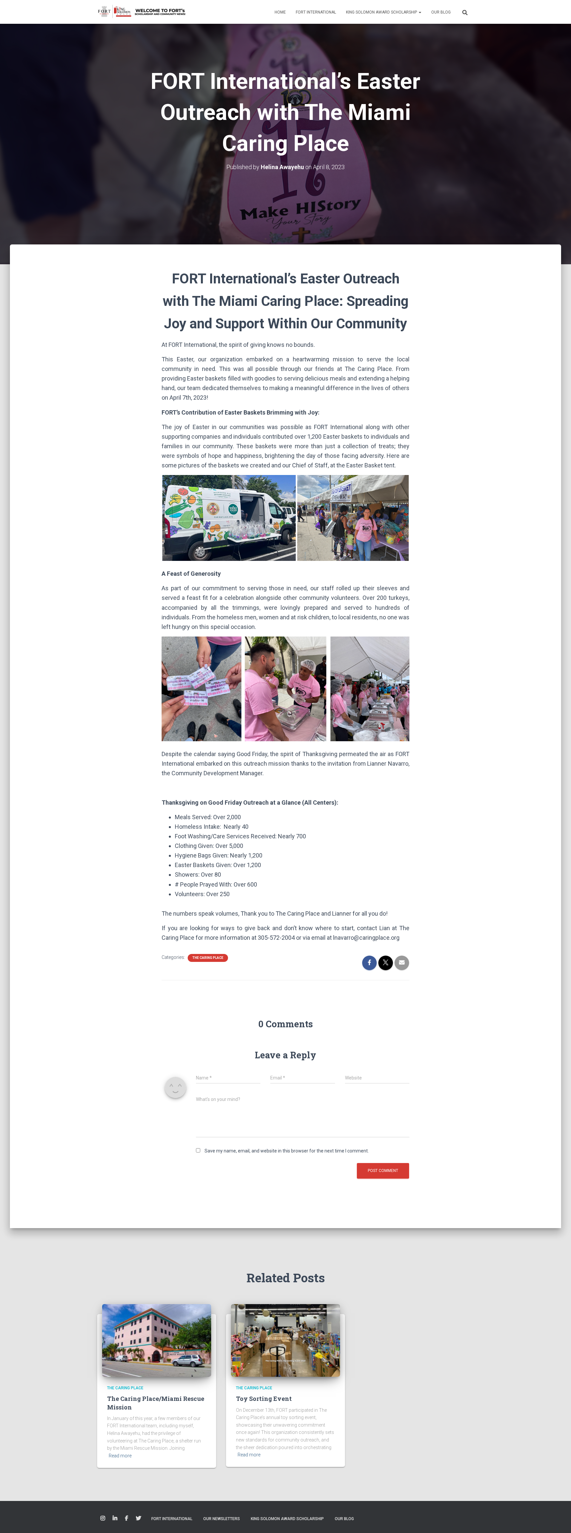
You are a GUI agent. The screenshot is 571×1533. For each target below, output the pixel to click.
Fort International (316, 12)
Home (280, 12)
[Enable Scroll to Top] (558, 1520)
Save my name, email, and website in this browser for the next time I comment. (287, 1150)
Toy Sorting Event (264, 1399)
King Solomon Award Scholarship (382, 12)
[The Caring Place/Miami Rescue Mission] (156, 1340)
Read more (120, 1455)
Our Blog (441, 12)
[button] (419, 12)
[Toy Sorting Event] (285, 1340)
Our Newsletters (221, 1518)
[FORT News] (141, 12)
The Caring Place (207, 958)
